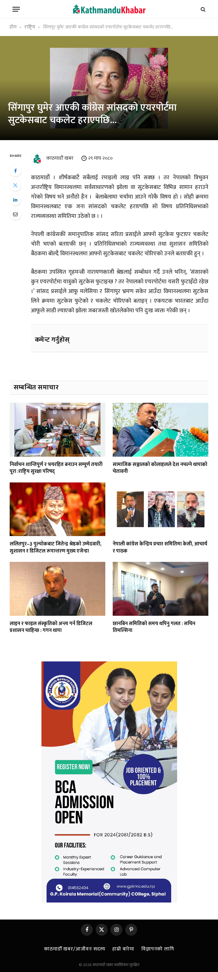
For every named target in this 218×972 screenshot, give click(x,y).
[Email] (15, 214)
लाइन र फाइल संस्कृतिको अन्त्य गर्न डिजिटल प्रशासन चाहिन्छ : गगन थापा (51, 627)
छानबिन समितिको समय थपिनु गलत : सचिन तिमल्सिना (154, 627)
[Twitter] (15, 185)
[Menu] (16, 9)
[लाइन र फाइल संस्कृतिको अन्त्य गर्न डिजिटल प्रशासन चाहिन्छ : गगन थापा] (57, 589)
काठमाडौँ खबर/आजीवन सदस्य (74, 949)
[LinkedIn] (15, 199)
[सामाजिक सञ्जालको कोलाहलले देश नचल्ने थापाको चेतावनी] (160, 430)
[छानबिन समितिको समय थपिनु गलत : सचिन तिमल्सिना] (160, 589)
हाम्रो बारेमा (123, 949)
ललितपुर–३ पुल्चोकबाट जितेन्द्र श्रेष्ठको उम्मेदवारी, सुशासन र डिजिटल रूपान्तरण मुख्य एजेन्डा (55, 547)
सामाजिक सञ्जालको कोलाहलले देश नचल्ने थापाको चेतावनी (160, 468)
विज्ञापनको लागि (157, 949)
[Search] (203, 9)
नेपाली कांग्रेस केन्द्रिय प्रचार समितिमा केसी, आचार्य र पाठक (160, 547)
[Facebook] (15, 170)
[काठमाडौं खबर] (109, 9)
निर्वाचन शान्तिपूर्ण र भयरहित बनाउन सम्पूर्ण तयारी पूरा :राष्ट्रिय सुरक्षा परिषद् (56, 468)
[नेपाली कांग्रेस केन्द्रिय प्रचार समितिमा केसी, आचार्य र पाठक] (160, 509)
